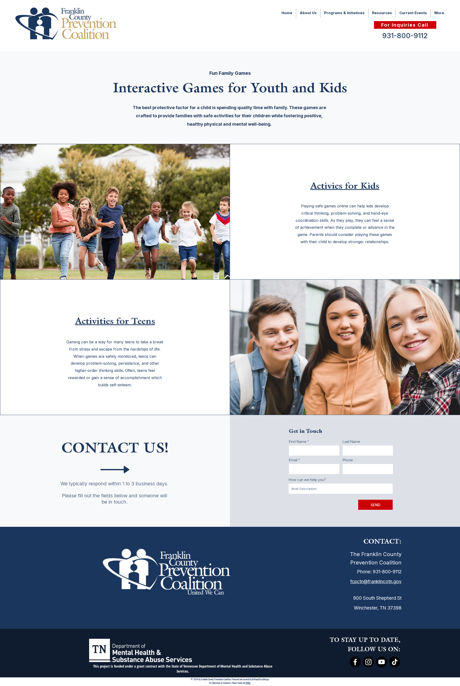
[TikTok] (394, 662)
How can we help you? (307, 479)
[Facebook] (355, 662)
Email (293, 460)
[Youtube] (381, 662)
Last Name (351, 441)
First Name (297, 441)
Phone (348, 460)
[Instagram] (368, 662)
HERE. (248, 683)
